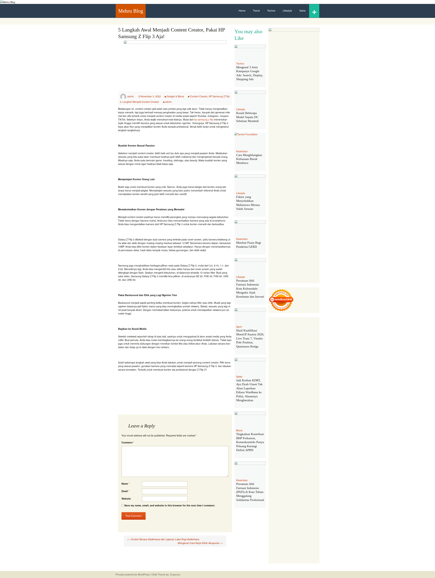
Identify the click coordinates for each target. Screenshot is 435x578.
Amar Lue (307, 408)
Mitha (297, 361)
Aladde (272, 368)
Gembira (305, 544)
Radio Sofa (311, 476)
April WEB (300, 365)
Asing (311, 518)
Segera (283, 547)
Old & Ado (286, 440)
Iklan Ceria (307, 351)
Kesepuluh (311, 547)
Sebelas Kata (296, 504)
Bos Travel (274, 468)
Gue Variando (299, 440)
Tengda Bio (306, 404)
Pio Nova (309, 415)
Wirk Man (297, 472)
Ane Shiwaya (280, 411)
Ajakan (296, 529)
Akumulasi (285, 518)
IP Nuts (296, 436)
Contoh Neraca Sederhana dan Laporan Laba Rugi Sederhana (163, 539)
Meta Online (275, 361)
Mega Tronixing (276, 404)
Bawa (304, 522)
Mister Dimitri (312, 386)
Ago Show (288, 390)
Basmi (277, 522)
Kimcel (285, 322)
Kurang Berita (275, 497)
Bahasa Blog (306, 554)
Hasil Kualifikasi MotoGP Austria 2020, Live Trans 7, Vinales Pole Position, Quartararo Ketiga (250, 338)
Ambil (276, 518)
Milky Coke (274, 440)
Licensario (274, 433)
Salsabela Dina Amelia (289, 493)
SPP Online (294, 397)
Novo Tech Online (291, 383)
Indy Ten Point (288, 433)
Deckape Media (297, 447)
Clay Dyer (273, 454)
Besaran (272, 544)
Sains (302, 10)
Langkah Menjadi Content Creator (141, 101)
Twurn (305, 347)
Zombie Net (274, 383)
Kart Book (273, 397)
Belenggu (281, 526)
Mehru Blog (130, 11)
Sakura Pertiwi (293, 508)
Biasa (290, 526)
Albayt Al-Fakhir (288, 343)
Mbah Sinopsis (308, 361)
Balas (284, 522)
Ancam (295, 518)
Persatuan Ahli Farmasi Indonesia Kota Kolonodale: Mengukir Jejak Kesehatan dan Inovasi (250, 288)
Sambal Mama (308, 368)
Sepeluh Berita (289, 558)
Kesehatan (242, 151)
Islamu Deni (299, 354)
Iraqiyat (300, 415)
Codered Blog (275, 415)
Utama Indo (274, 372)
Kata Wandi (303, 483)
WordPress (143, 574)
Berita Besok (289, 501)
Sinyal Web (307, 497)
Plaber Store (284, 333)
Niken (271, 476)
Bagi (270, 522)
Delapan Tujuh (310, 318)
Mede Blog (306, 411)
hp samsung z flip (203, 119)
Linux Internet (295, 458)
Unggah (272, 536)
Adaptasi (298, 515)
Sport (239, 326)
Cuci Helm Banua (286, 483)
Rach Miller (294, 393)
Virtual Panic (275, 379)
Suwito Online (282, 476)
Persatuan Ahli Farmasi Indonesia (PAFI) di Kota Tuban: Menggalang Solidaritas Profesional (250, 492)
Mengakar (313, 529)
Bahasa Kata (303, 561)
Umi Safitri (274, 511)
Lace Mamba (284, 326)
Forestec (284, 454)
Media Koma (275, 501)
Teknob (298, 468)
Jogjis (271, 365)
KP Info (286, 372)
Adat (305, 515)
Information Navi (277, 465)
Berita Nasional (292, 497)
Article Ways (295, 422)
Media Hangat (288, 561)
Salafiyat (296, 351)
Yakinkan (273, 547)
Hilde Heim (304, 336)
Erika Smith (289, 401)
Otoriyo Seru (308, 436)
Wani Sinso (313, 365)
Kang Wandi (282, 486)
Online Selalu (311, 504)
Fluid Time (289, 415)
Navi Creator (297, 476)
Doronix (309, 322)
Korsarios (273, 429)
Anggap (280, 533)
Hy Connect (303, 372)
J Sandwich (281, 458)
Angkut (303, 518)
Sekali (290, 547)
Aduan (288, 529)
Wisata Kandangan (301, 490)
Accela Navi (274, 336)
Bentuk (297, 526)
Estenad (314, 372)
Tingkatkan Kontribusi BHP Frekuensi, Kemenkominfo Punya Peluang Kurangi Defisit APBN (250, 442)
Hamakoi (273, 376)
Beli (299, 522)
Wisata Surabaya (307, 465)
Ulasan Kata (305, 536)
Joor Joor (306, 418)
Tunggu (288, 536)
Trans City (307, 468)
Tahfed (288, 472)
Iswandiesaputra (286, 479)
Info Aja (299, 511)
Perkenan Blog (291, 554)
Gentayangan (275, 540)
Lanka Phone (297, 322)
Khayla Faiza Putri (305, 479)
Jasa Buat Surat (287, 376)
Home (242, 10)
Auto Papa (303, 343)
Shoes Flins (274, 418)
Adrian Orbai (275, 401)
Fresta (291, 365)
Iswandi (272, 483)
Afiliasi (282, 515)
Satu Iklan (282, 504)
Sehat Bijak (310, 511)
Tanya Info (274, 561)
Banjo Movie (300, 451)
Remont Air (305, 454)
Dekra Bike (309, 422)
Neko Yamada (303, 329)
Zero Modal (298, 333)
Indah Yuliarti (287, 511)
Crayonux (174, 574)
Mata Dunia (287, 468)
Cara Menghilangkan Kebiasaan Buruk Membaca (249, 159)
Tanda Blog (274, 558)
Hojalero (306, 383)
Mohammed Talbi (291, 418)
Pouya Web (294, 411)
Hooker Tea (274, 408)
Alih (270, 518)
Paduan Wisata (276, 508)
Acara (289, 515)
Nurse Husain (290, 379)
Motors (272, 318)
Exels (313, 393)
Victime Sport (284, 436)
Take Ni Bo (311, 333)
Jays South (281, 365)
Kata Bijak (287, 361)
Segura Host (292, 404)
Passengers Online (300, 340)
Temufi (285, 408)
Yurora (310, 358)
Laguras (304, 393)
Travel (256, 10)
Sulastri (302, 379)
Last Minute (285, 429)
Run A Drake (286, 451)
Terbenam (313, 522)
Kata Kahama (284, 351)
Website (126, 498)
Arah (316, 518)
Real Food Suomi (295, 426)
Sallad (291, 386)
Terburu (306, 526)
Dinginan (296, 540)
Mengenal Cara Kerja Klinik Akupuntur (200, 543)
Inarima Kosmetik (302, 429)
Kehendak (299, 547)
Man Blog (308, 472)
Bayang (292, 522)
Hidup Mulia (301, 390)
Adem (304, 529)
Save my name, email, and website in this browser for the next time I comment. (169, 505)
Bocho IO (313, 451)
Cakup (281, 529)
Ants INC (284, 340)
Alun (316, 515)
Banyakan (306, 540)
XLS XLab (287, 443)
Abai (311, 515)
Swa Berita (274, 358)
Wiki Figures (288, 329)
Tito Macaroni (300, 461)
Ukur (295, 536)
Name (125, 483)
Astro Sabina (281, 347)
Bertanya (273, 515)
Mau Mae (278, 472)
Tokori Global (281, 447)
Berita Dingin (275, 554)
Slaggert (281, 368)
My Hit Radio (293, 368)
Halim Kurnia (308, 508)
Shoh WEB (312, 379)
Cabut (314, 526)
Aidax (293, 372)
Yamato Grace (285, 354)
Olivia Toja (286, 358)
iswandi (272, 479)
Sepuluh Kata (312, 551)
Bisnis (239, 430)
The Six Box (302, 433)
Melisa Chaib (300, 358)
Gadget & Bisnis (175, 96)
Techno (271, 10)
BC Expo (284, 422)
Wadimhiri (273, 340)
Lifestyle (287, 10)
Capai (309, 533)
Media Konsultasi (307, 558)
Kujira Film (295, 408)
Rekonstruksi (275, 390)
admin (130, 96)
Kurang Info (308, 493)
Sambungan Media (278, 551)
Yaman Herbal (301, 443)
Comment (127, 442)
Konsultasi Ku (297, 551)
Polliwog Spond (300, 326)
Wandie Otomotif (298, 486)
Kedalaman (284, 544)
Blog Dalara (295, 347)
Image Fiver (274, 322)
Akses (271, 533)
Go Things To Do (283, 461)
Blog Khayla (283, 490)
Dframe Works (289, 336)
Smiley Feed (308, 397)
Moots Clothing (305, 376)
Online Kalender (277, 426)
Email (125, 491)
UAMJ (278, 443)
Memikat (295, 544)
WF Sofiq (300, 386)
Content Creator (198, 96)
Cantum (272, 529)
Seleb (239, 376)
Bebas (271, 526)
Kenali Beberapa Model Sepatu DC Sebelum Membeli (247, 117)
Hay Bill (294, 454)
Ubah (280, 536)
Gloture (284, 397)
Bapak (287, 540)
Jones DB (292, 465)
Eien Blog (282, 386)
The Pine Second (305, 401)
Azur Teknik (296, 318)
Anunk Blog (283, 318)
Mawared (311, 426)
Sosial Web (303, 501)
